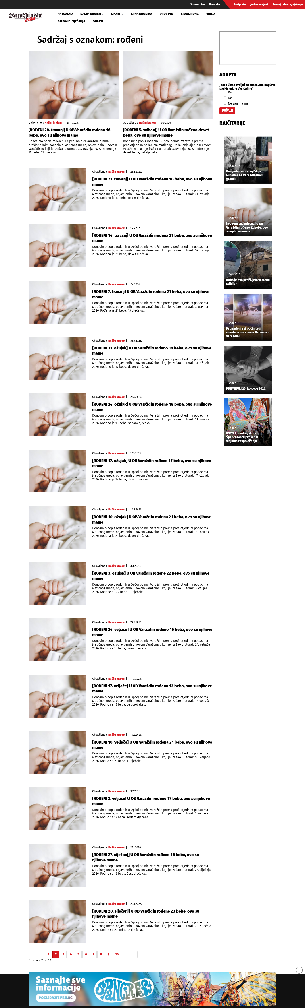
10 (117, 954)
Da (229, 92)
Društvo (166, 14)
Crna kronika (141, 14)
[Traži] (252, 17)
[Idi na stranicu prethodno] (40, 954)
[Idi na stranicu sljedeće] (125, 954)
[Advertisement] (247, 524)
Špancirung (190, 14)
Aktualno (65, 14)
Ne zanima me (238, 103)
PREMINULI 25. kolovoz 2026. (246, 388)
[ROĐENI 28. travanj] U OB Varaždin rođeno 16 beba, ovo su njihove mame (69, 133)
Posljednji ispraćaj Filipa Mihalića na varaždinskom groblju (244, 175)
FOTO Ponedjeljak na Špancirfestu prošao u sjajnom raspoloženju (242, 437)
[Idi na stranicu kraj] (134, 954)
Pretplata (240, 4)
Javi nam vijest (259, 4)
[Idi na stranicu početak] (32, 954)
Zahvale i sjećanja (71, 21)
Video (210, 14)
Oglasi (98, 21)
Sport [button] (116, 14)
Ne (229, 98)
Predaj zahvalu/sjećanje (288, 4)
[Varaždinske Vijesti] (25, 16)
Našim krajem (53, 122)
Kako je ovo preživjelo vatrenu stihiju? (248, 282)
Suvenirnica (197, 4)
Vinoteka (214, 4)
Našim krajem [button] (90, 14)
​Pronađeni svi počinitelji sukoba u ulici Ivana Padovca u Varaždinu (247, 332)
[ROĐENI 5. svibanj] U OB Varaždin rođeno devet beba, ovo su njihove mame (166, 133)
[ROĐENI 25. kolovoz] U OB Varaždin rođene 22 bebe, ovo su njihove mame (247, 227)
